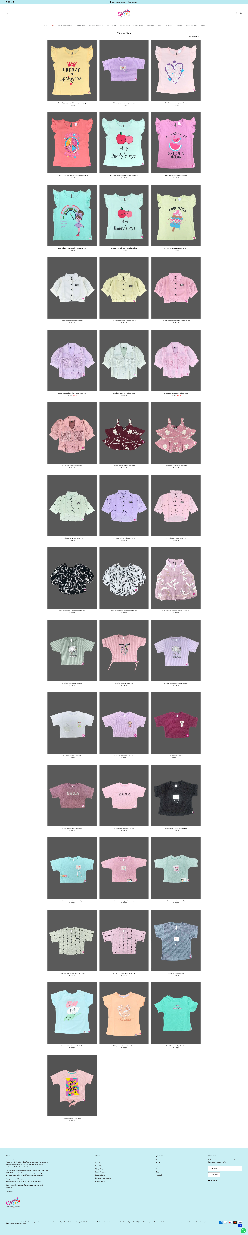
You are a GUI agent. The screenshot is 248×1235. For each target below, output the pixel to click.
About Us (98, 1163)
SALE (52, 26)
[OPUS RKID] (124, 13)
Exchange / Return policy (103, 1178)
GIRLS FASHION (111, 26)
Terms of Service (100, 1181)
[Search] (7, 13)
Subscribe (214, 1174)
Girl (157, 1169)
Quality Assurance (100, 1172)
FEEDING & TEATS (191, 26)
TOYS (159, 26)
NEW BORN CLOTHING (96, 26)
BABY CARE (179, 26)
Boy (157, 1166)
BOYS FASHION (125, 26)
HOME (45, 26)
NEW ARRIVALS (80, 26)
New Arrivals (160, 1163)
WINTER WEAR (138, 26)
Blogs (157, 1172)
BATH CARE (168, 26)
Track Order (159, 1175)
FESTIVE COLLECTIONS (65, 26)
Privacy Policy (99, 1169)
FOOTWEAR (150, 26)
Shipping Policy (100, 1175)
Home (157, 1160)
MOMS (203, 26)
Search (97, 1160)
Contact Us (98, 1166)
